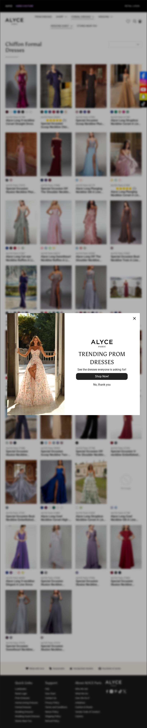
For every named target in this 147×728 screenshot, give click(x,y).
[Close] (134, 318)
